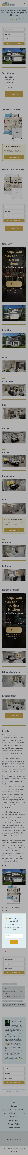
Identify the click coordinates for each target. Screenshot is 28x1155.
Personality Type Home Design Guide (13, 1042)
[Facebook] (13, 1139)
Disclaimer (14, 1117)
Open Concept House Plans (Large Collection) (13, 1005)
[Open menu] (22, 3)
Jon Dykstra (9, 18)
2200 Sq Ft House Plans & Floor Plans (12, 987)
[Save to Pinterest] (6, 951)
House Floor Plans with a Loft (12, 1001)
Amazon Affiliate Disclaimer (14, 1109)
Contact (14, 1106)
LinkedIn (21, 1058)
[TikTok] (20, 1139)
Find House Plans (14, 43)
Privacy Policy (14, 1124)
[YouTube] (17, 1139)
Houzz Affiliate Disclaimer (14, 1113)
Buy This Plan (14, 94)
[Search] (24, 1091)
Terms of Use (14, 1120)
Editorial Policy (14, 1128)
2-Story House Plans (9, 983)
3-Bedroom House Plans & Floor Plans (13, 992)
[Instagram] (10, 1139)
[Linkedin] (8, 1139)
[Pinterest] (15, 1139)
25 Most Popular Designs (14, 1051)
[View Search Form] (25, 4)
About (14, 1102)
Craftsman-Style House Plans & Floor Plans (12, 997)
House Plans (14, 19)
